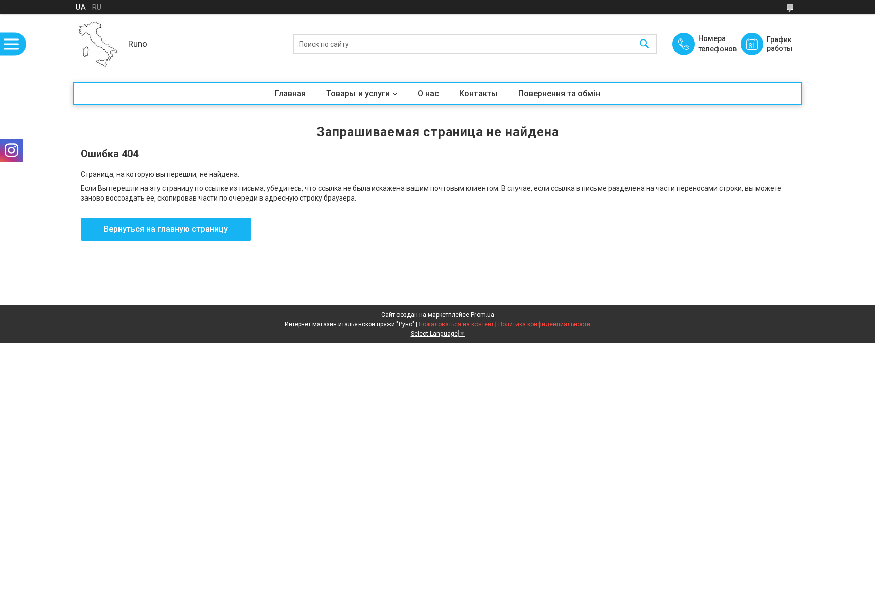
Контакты (478, 93)
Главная (290, 93)
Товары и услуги (358, 93)
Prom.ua (482, 315)
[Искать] (644, 44)
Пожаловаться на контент (456, 324)
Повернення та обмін (559, 93)
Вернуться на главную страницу (166, 229)
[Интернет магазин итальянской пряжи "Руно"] (98, 44)
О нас (428, 93)
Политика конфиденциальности (544, 324)
